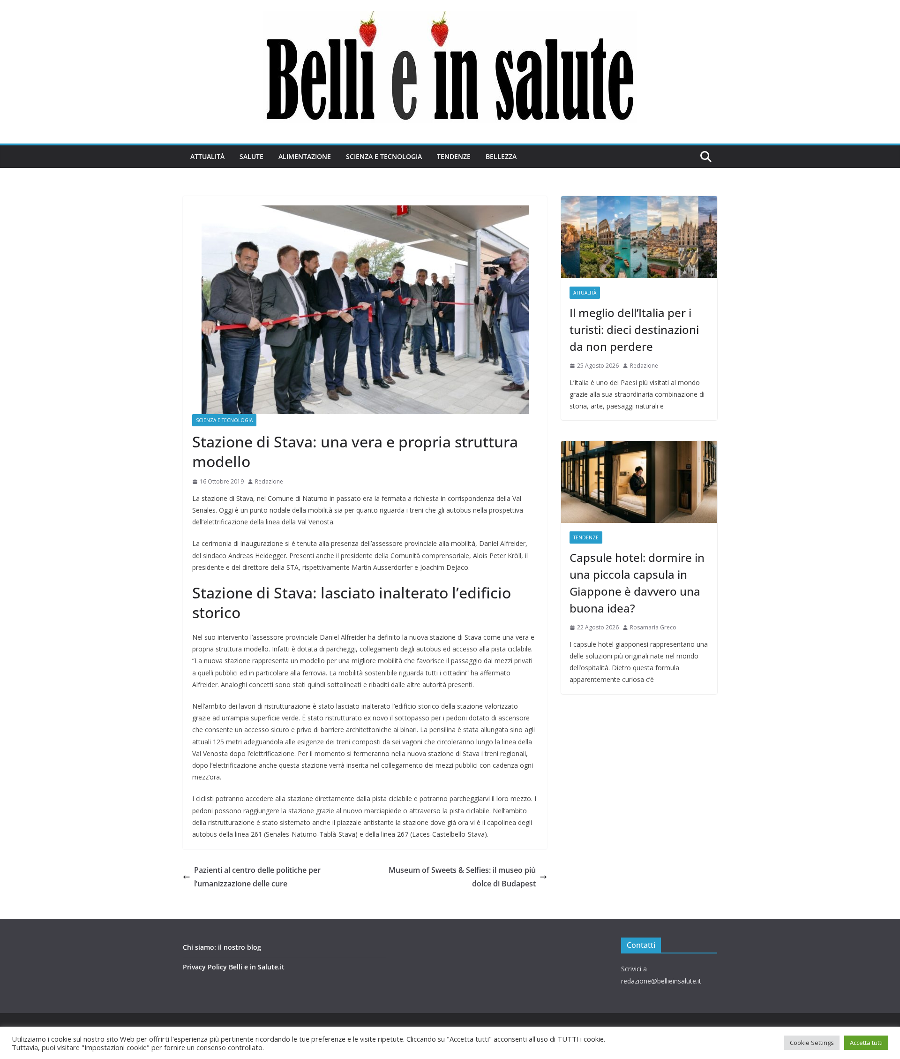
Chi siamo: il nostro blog (222, 947)
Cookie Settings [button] (812, 1042)
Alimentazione (304, 156)
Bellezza (501, 156)
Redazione (269, 481)
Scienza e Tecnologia (384, 156)
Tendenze (454, 156)
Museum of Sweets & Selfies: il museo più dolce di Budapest (462, 877)
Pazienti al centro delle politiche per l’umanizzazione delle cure (257, 877)
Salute (251, 156)
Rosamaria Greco (653, 627)
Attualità (207, 156)
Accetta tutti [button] (866, 1042)
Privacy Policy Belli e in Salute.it (234, 966)
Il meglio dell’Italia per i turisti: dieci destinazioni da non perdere (634, 329)
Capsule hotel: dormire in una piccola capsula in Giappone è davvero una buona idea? (637, 583)
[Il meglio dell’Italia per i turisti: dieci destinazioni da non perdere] (639, 237)
